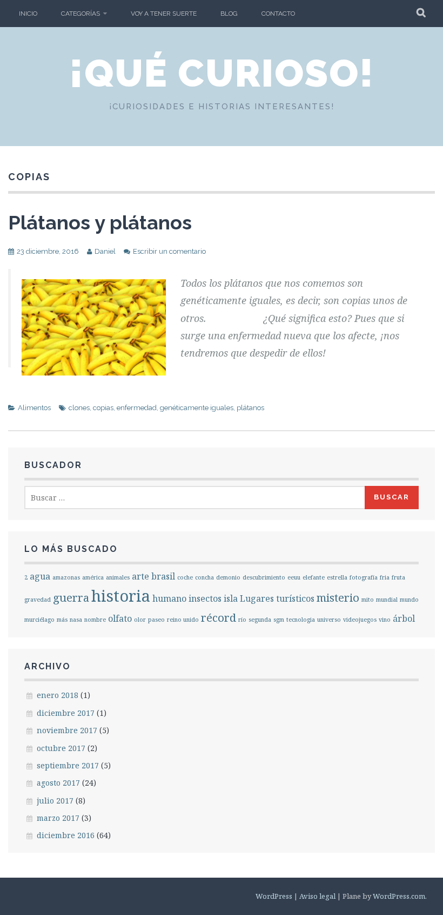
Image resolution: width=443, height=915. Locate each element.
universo (329, 619)
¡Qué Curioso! (221, 73)
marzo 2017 (58, 818)
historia (120, 596)
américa (93, 577)
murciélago (39, 619)
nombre (95, 619)
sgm (278, 619)
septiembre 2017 (68, 765)
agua (40, 576)
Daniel (105, 251)
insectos (205, 598)
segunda (260, 619)
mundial (387, 599)
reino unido (183, 619)
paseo (156, 619)
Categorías (80, 13)
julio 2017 (55, 800)
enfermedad (137, 408)
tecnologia (300, 619)
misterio (338, 597)
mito (367, 599)
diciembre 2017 (66, 713)
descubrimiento (264, 577)
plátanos (250, 408)
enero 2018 (57, 695)
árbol (404, 618)
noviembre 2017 (67, 730)
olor (140, 619)
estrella (337, 577)
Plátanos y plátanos (100, 222)
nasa (76, 619)
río (242, 619)
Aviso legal (317, 896)
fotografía (364, 577)
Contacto (278, 13)
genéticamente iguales (196, 408)
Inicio (28, 13)
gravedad (37, 599)
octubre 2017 (61, 748)
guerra (71, 597)
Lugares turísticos (277, 598)
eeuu (293, 577)
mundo (409, 599)
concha (204, 577)
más (62, 619)
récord (218, 617)
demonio (228, 577)
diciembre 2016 (66, 835)
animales (118, 577)
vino (385, 619)
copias (103, 408)
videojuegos (360, 619)
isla (231, 598)
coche (185, 577)
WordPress (274, 896)
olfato (120, 618)
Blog (229, 13)
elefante (314, 577)
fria (385, 577)
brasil (163, 576)
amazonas (66, 577)
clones (79, 408)
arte (140, 576)
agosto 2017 (58, 783)
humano (169, 598)
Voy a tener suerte (164, 13)
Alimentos (34, 408)
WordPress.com (399, 896)
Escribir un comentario (169, 251)
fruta (398, 577)
